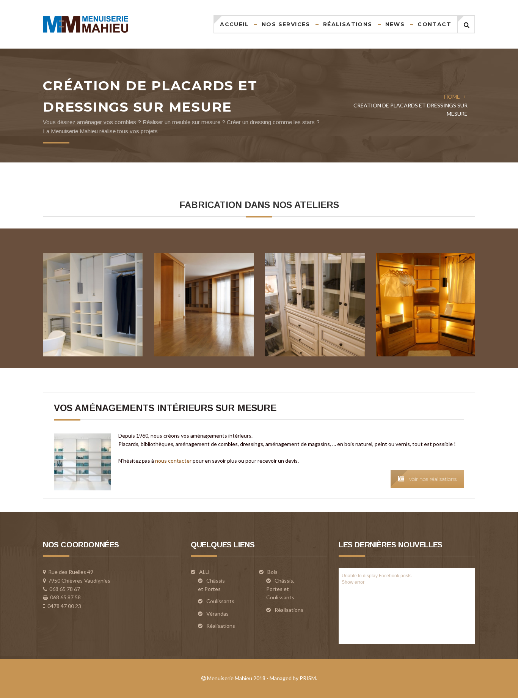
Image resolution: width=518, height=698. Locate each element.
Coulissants (220, 601)
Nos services (286, 24)
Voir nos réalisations (433, 479)
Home (452, 96)
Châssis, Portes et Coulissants (280, 589)
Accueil (234, 24)
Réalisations (347, 24)
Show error (353, 582)
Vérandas (217, 613)
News (395, 24)
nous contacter (173, 460)
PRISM (308, 678)
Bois (272, 572)
